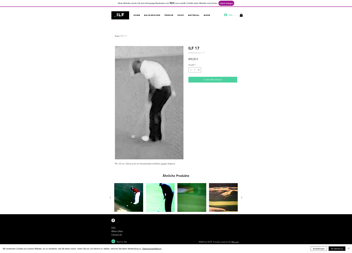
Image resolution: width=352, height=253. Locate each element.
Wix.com (235, 242)
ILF (121, 14)
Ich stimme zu (337, 248)
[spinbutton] (194, 69)
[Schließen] (348, 248)
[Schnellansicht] (128, 197)
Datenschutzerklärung (151, 248)
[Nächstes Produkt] (241, 197)
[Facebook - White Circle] (113, 220)
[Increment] (199, 69)
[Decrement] (190, 69)
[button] (241, 15)
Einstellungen (319, 248)
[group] (176, 197)
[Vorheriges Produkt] (110, 197)
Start (117, 36)
